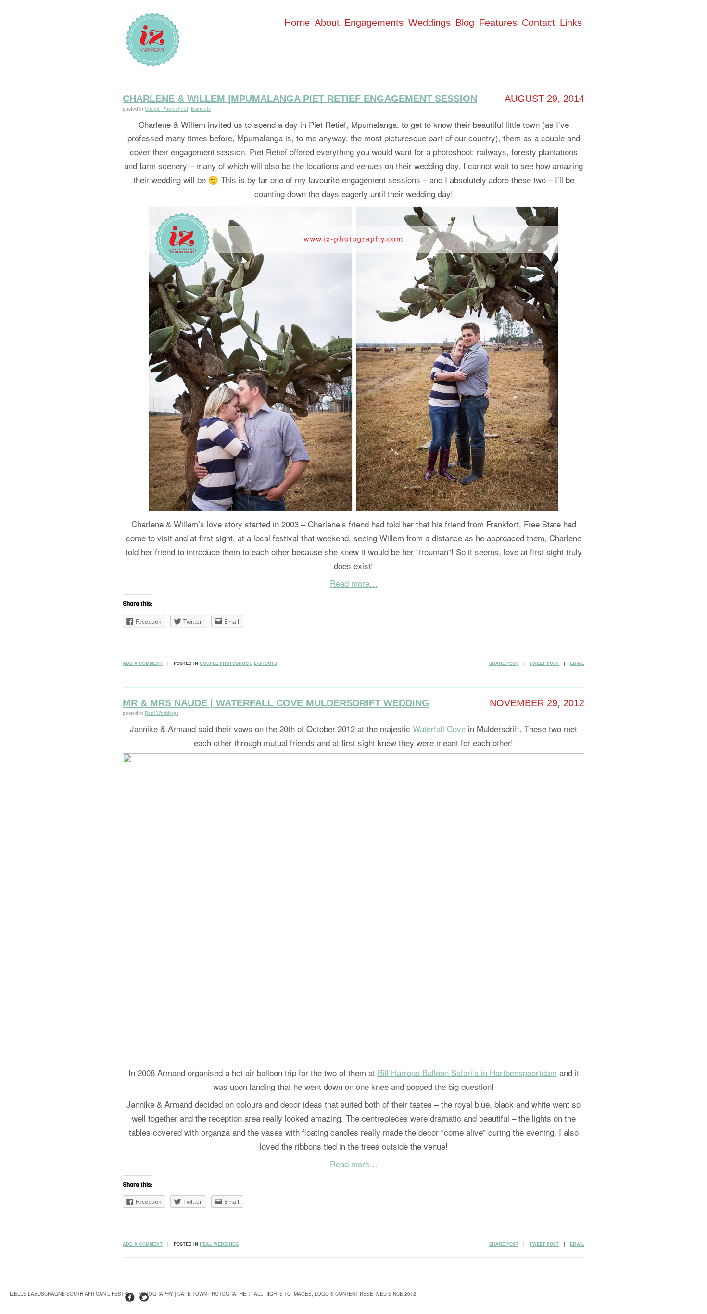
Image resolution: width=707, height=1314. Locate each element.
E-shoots (201, 108)
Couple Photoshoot (166, 108)
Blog (464, 22)
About (327, 22)
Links (571, 22)
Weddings (429, 22)
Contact (538, 22)
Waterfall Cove (439, 729)
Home (297, 22)
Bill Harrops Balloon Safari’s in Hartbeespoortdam (467, 1072)
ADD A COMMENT (143, 663)
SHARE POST (503, 663)
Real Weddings (161, 713)
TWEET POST (544, 663)
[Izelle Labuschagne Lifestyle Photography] (153, 63)
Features (498, 22)
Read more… (354, 583)
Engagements (374, 22)
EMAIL (577, 663)
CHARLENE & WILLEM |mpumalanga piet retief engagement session (300, 98)
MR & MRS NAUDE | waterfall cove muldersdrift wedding (276, 703)
